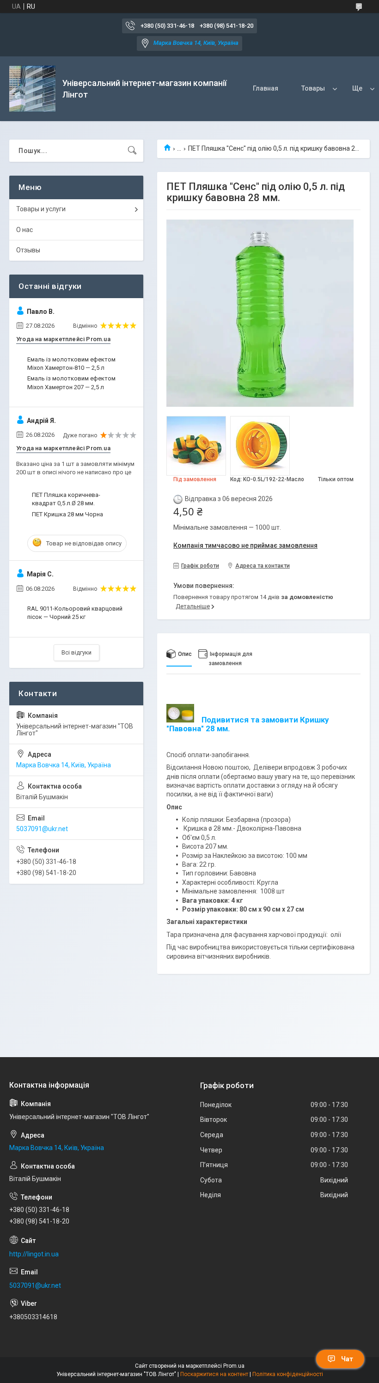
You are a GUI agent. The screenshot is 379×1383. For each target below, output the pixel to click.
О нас (24, 229)
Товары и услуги (41, 209)
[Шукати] (132, 151)
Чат (347, 1359)
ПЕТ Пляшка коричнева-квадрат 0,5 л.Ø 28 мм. (66, 499)
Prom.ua (234, 1366)
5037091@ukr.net (42, 828)
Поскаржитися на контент (214, 1374)
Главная (265, 88)
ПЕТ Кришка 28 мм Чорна (67, 514)
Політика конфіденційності (287, 1374)
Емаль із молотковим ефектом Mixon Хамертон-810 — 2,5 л (71, 363)
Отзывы (28, 250)
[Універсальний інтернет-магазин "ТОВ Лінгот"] (32, 89)
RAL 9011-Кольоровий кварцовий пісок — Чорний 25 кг (74, 612)
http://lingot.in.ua (34, 1254)
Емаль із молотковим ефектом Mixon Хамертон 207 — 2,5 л (71, 382)
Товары (313, 88)
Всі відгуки (76, 652)
